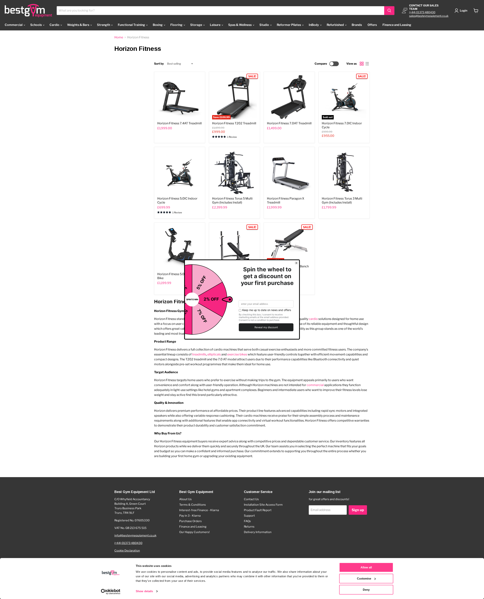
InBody (314, 25)
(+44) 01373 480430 (422, 12)
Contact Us (251, 499)
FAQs (247, 521)
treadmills (199, 354)
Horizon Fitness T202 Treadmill (234, 123)
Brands (357, 25)
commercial (315, 385)
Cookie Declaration (127, 550)
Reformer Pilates (289, 25)
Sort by (159, 63)
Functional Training (132, 25)
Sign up (358, 510)
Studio (264, 25)
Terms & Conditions (192, 504)
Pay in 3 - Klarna (190, 515)
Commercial (14, 25)
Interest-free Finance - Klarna (199, 510)
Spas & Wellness (240, 25)
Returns (249, 526)
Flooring (176, 25)
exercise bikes (237, 354)
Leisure (215, 25)
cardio (313, 319)
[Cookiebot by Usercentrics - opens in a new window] (110, 591)
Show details (144, 591)
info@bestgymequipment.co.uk (135, 535)
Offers (372, 25)
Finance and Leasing (396, 25)
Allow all (366, 567)
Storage (196, 25)
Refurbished (335, 25)
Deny (366, 589)
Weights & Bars (78, 25)
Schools (36, 25)
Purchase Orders (190, 521)
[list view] (367, 63)
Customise (364, 578)
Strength (104, 25)
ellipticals (214, 354)
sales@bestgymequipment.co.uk (428, 15)
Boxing (158, 25)
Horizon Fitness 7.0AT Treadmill (289, 123)
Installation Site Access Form (263, 504)
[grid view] (361, 63)
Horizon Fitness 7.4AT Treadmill (179, 123)
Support (249, 515)
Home (118, 37)
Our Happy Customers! (194, 532)
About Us (185, 499)
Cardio (55, 25)
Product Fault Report (257, 510)
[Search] (389, 10)
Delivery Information (257, 532)
